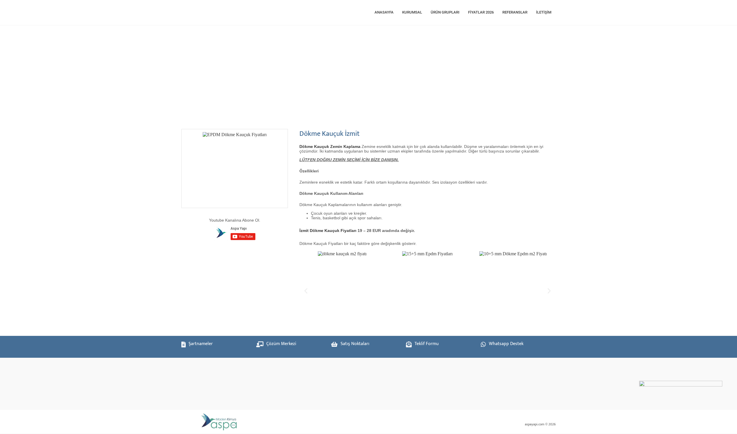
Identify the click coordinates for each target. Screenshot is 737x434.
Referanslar (514, 12)
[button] (305, 290)
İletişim (543, 12)
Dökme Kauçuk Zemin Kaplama (329, 146)
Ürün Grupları (445, 12)
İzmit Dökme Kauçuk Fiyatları (327, 230)
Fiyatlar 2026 (481, 12)
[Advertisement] (357, 74)
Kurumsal (412, 12)
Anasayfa (384, 12)
